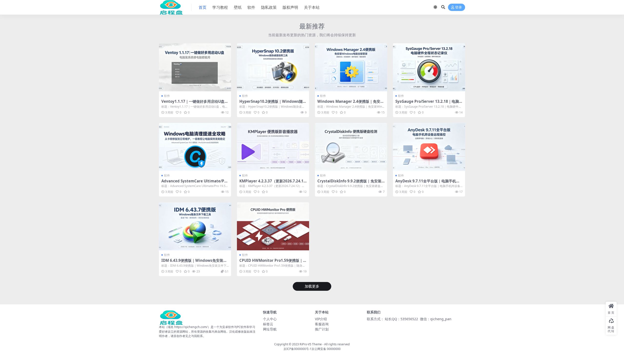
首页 (202, 7)
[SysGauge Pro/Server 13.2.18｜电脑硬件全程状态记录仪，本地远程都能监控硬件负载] (429, 67)
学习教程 (220, 7)
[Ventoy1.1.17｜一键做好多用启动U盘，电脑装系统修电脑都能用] (195, 67)
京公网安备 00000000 (326, 349)
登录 (458, 7)
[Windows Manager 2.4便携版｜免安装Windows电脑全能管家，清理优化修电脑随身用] (351, 67)
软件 (251, 7)
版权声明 (290, 7)
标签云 (268, 324)
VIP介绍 (321, 319)
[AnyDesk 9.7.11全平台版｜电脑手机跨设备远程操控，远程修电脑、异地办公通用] (429, 147)
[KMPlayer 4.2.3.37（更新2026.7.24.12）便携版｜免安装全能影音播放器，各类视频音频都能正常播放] (273, 147)
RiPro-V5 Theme (311, 344)
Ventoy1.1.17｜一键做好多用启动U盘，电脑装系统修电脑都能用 (194, 103)
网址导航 (270, 329)
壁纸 (238, 7)
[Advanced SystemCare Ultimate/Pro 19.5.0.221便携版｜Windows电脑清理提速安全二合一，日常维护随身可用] (195, 147)
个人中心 (270, 319)
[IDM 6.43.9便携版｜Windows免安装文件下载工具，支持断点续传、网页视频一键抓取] (195, 226)
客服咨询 (322, 324)
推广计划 (322, 329)
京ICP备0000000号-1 (297, 349)
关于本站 (312, 7)
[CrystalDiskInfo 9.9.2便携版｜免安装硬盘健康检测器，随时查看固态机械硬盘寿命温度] (351, 147)
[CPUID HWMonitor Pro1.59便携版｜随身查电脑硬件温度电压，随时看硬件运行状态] (273, 226)
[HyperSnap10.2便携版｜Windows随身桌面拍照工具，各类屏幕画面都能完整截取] (273, 67)
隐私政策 (269, 7)
